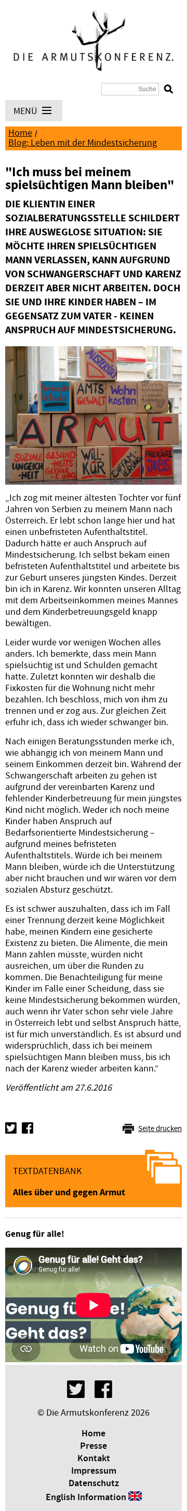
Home (20, 133)
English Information (86, 1497)
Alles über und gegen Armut (69, 1192)
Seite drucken (160, 1129)
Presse (93, 1446)
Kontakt (93, 1458)
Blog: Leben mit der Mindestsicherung (82, 143)
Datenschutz (94, 1483)
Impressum (93, 1471)
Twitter (11, 1128)
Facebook (27, 1128)
